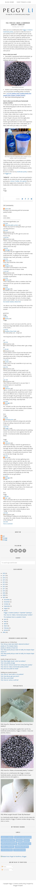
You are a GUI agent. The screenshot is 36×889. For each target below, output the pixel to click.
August (6, 608)
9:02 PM (5, 367)
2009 (4, 593)
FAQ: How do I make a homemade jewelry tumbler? (15, 667)
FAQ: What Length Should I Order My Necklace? (15, 814)
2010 (4, 591)
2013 (4, 584)
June (5, 619)
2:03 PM (5, 259)
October (6, 604)
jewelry (26, 840)
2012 (4, 586)
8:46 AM (5, 418)
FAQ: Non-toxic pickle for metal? (9, 668)
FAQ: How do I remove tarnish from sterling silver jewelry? (16, 665)
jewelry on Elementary (9, 843)
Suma (6, 208)
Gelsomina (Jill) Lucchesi (11, 225)
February (6, 628)
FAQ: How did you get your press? (10, 676)
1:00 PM (5, 342)
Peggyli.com (8, 173)
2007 (4, 597)
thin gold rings (7, 850)
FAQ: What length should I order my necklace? (13, 661)
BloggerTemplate (18, 885)
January (6, 630)
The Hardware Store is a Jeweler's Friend (15, 617)
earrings (19, 840)
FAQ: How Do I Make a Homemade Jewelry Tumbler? (18, 615)
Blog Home (9, 2)
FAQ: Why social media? (7, 678)
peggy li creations (8, 846)
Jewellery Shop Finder (10, 331)
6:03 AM (5, 522)
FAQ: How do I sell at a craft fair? (10, 680)
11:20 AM (5, 349)
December (7, 599)
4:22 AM (5, 223)
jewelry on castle (24, 843)
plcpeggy (7, 250)
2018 (4, 573)
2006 (4, 632)
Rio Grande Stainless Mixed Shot (12, 302)
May (5, 621)
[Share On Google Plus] (28, 199)
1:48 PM (5, 248)
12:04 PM (5, 237)
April (5, 623)
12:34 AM (5, 387)
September (7, 606)
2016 (4, 578)
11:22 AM (5, 264)
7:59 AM (5, 513)
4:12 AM (5, 476)
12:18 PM (5, 271)
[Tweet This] (22, 199)
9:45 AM (5, 230)
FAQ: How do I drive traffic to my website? (12, 674)
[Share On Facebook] (25, 199)
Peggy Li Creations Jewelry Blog (17, 883)
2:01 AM (5, 380)
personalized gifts (22, 846)
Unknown (7, 388)
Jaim (3, 536)
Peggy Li (7, 428)
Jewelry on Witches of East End (9, 648)
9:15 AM (5, 441)
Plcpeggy (4, 538)
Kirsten (7, 261)
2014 (4, 582)
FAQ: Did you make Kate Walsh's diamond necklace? (15, 644)
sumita (7, 362)
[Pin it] (31, 199)
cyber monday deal (8, 840)
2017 (4, 575)
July (5, 610)
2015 (4, 580)
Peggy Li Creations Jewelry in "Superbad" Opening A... (18, 612)
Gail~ (6, 498)
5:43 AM (5, 401)
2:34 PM (5, 329)
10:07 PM (5, 427)
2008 (4, 595)
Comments (6, 870)
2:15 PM (5, 287)
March (6, 626)
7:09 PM (5, 456)
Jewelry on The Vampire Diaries (9, 646)
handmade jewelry (22, 172)
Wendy (7, 280)
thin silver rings (19, 850)
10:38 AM (5, 496)
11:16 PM (5, 360)
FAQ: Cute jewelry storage (8, 663)
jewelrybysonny (9, 419)
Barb (6, 457)
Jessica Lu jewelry (7, 837)
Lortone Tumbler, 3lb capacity (18, 181)
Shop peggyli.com (24, 2)
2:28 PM (5, 317)
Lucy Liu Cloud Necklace (23, 837)
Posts (4, 866)
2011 (4, 588)
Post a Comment (8, 524)
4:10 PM (5, 278)
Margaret (7, 266)
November (7, 602)
